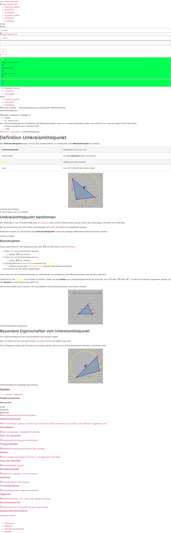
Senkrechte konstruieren (14, 510)
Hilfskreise (50, 227)
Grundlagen (10, 12)
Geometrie (9, 10)
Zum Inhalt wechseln (9, 1)
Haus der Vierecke (10, 460)
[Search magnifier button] (3, 51)
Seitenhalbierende (10, 419)
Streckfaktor (7, 427)
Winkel (4, 452)
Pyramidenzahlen (9, 485)
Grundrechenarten (10, 502)
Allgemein (5, 494)
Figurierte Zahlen (12, 7)
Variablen (5, 477)
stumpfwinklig (43, 341)
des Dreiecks (43, 223)
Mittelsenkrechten (67, 247)
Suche (2, 24)
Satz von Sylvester (10, 435)
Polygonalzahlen (9, 444)
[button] (85, 96)
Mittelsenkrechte (79, 150)
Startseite (4, 132)
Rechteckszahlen (9, 469)
